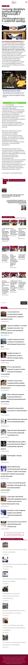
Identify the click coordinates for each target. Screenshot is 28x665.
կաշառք (5, 180)
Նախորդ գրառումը (6, 197)
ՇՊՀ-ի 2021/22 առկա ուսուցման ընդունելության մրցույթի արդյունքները (22, 232)
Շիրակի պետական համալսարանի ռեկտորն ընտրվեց (5, 257)
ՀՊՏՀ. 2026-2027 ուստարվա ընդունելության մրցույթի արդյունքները (14, 551)
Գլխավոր (4, 273)
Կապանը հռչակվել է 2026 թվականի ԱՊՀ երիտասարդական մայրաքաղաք (13, 195)
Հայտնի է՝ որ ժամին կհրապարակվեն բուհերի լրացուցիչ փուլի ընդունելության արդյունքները (14, 628)
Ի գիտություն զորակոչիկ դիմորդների (22, 256)
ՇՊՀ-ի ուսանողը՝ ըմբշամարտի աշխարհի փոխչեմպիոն (14, 231)
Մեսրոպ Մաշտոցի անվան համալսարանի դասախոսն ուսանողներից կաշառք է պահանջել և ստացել (5, 287)
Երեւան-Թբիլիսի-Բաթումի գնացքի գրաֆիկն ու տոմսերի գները (14, 565)
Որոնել (24, 303)
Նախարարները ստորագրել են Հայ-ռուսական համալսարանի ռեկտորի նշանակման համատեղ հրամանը (16, 201)
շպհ (4, 182)
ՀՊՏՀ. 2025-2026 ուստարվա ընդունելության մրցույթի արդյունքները (14, 580)
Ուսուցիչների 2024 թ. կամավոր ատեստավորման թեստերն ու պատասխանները (11, 596)
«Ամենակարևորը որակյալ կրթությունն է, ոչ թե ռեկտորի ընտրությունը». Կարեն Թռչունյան (14, 285)
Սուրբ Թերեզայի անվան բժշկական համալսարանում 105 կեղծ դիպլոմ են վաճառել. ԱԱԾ (14, 260)
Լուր (8, 273)
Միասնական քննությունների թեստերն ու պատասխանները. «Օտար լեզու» (14, 612)
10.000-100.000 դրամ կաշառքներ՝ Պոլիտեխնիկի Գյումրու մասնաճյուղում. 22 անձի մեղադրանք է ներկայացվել (5, 234)
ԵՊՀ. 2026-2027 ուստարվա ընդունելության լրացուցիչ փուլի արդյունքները (14, 643)
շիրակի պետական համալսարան (17, 180)
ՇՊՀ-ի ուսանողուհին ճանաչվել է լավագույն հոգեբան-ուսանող (22, 284)
